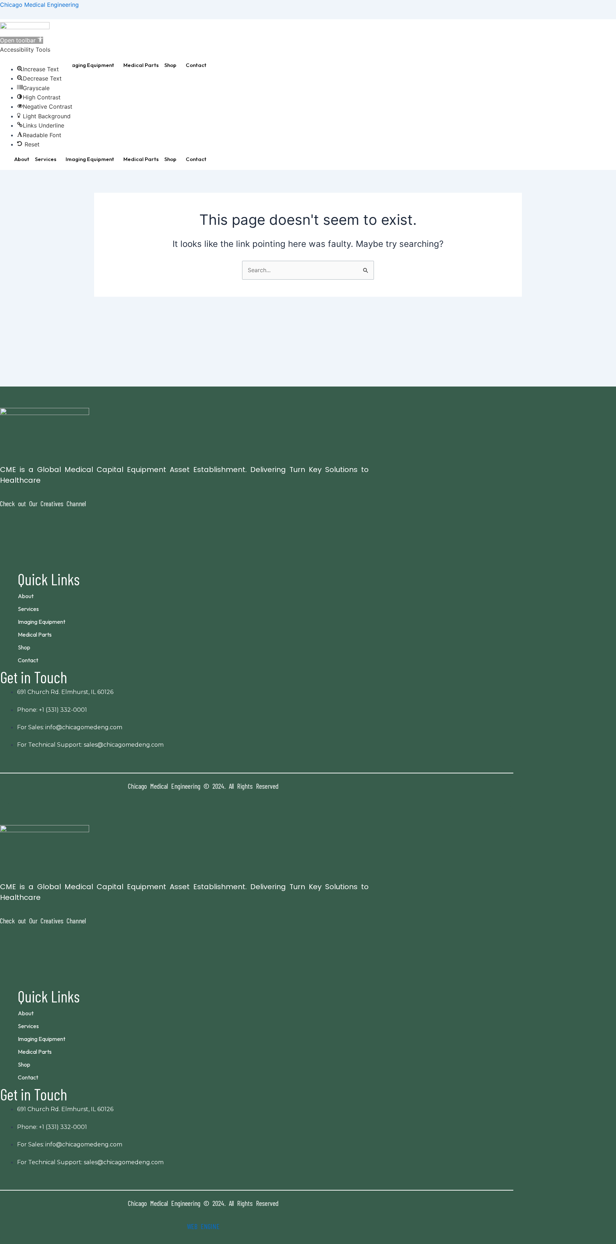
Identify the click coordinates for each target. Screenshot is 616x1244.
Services (45, 159)
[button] (91, 65)
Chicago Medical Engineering (39, 4)
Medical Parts (141, 65)
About (21, 159)
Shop (170, 65)
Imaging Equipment (90, 65)
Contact (196, 65)
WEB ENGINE (203, 1226)
